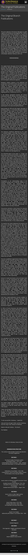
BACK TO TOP (13, 550)
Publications (3, 9)
